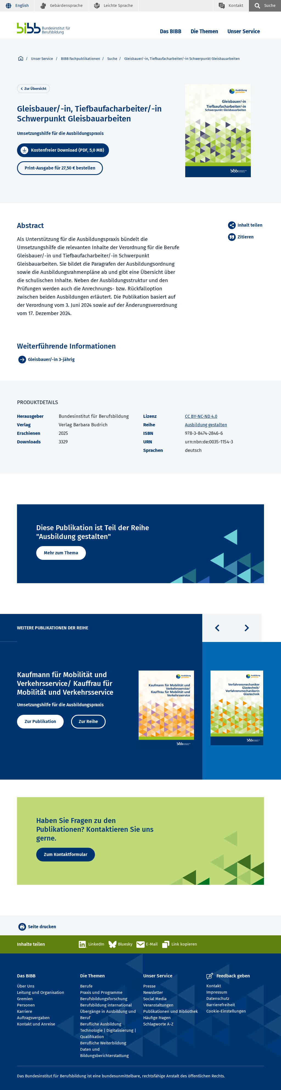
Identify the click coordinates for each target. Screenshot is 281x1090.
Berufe (86, 986)
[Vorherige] (217, 628)
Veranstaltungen (158, 1005)
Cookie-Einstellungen (226, 1011)
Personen (26, 1005)
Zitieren (246, 237)
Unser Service (243, 31)
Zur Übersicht (35, 89)
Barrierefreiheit (220, 1004)
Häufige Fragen (157, 1017)
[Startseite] (20, 59)
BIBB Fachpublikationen (80, 59)
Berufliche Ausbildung (100, 1024)
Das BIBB (170, 31)
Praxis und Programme (101, 992)
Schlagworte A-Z (158, 1024)
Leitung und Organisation (40, 992)
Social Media (155, 998)
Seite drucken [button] (42, 926)
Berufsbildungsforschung (103, 998)
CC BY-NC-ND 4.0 (201, 416)
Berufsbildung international (106, 1005)
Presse (149, 986)
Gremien (25, 998)
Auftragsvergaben (33, 1017)
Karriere (24, 1011)
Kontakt (213, 985)
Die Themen (204, 31)
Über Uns (25, 986)
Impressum (216, 992)
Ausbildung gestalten (206, 424)
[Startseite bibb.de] (52, 28)
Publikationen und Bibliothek (170, 1011)
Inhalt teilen (250, 225)
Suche (112, 59)
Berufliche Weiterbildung (103, 1043)
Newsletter (153, 992)
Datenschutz (217, 998)
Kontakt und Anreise (36, 1024)
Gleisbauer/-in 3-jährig (51, 359)
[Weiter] (247, 628)
